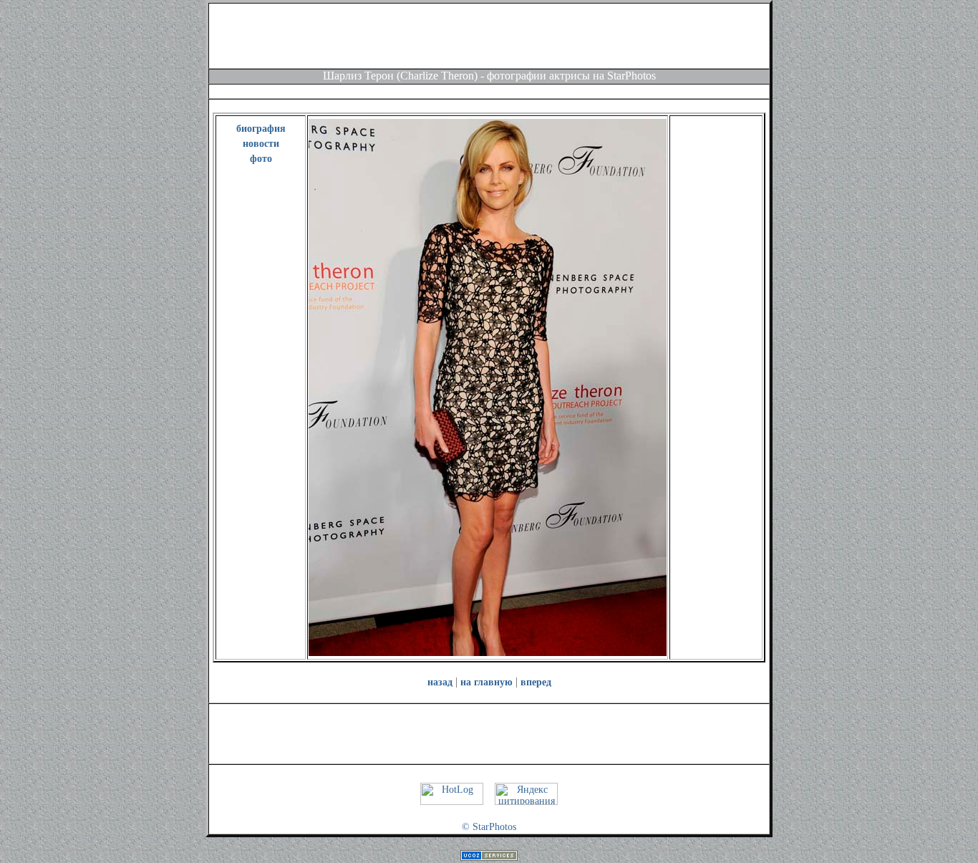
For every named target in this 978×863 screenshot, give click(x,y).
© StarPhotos (489, 826)
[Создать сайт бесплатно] (489, 857)
